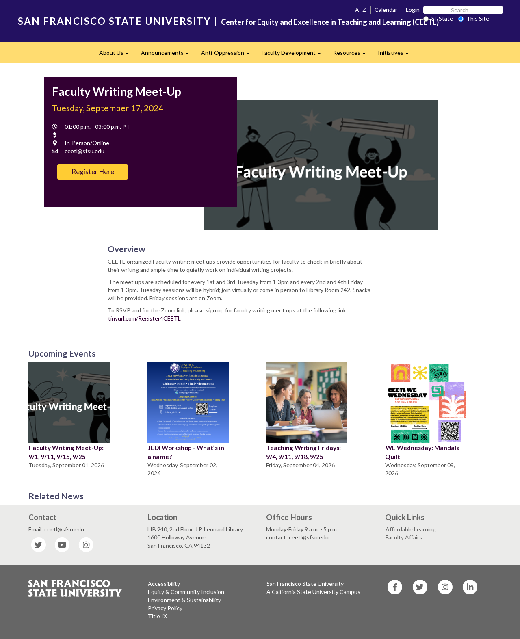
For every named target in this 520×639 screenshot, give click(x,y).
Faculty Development (294, 55)
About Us (117, 55)
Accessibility (164, 583)
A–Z (360, 9)
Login (413, 9)
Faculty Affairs (404, 537)
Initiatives (396, 55)
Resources (352, 55)
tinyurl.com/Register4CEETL (144, 318)
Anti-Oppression (228, 55)
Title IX (157, 616)
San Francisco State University (305, 583)
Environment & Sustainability (184, 599)
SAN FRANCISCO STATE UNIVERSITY (114, 21)
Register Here (93, 171)
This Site (477, 18)
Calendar (386, 9)
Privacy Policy (165, 607)
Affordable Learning (411, 529)
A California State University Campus (313, 591)
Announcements (168, 55)
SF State (442, 18)
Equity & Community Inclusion (186, 591)
